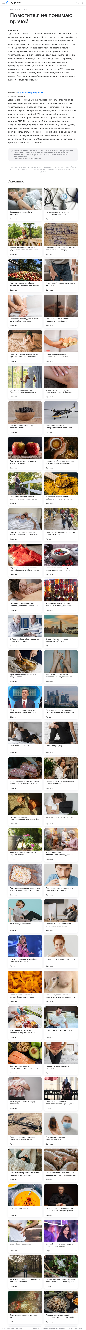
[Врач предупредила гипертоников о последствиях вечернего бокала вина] (61, 845)
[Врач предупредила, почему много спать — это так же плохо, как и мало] (25, 524)
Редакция (36, 1328)
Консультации (15, 9)
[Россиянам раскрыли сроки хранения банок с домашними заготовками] (61, 596)
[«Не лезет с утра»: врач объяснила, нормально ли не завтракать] (25, 1023)
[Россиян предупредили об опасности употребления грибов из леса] (61, 1307)
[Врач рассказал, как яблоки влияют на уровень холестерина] (25, 275)
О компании (10, 1328)
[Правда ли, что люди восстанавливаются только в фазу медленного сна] (25, 809)
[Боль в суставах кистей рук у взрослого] (25, 1094)
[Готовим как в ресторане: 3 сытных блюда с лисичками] (25, 987)
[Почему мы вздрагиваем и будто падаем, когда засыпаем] (25, 1165)
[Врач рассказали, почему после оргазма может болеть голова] (25, 346)
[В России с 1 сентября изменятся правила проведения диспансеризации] (25, 631)
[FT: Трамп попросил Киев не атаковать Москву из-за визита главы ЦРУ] (25, 702)
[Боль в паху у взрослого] (25, 916)
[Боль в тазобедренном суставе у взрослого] (61, 275)
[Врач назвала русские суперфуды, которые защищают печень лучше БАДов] (25, 880)
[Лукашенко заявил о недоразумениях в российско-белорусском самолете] (61, 418)
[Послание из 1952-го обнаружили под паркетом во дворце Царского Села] (61, 240)
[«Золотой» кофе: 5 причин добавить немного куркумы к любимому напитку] (61, 489)
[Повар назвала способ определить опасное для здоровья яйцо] (61, 346)
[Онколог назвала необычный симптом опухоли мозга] (61, 916)
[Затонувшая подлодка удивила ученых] (25, 1307)
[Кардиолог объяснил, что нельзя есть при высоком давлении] (61, 453)
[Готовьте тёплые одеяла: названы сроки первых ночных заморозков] (61, 1272)
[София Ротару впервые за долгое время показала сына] (61, 1236)
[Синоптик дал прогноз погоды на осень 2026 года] (61, 524)
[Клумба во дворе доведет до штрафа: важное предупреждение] (25, 845)
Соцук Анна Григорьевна (30, 93)
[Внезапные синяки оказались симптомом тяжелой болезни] (61, 382)
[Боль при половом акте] (25, 738)
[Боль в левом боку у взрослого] (61, 1023)
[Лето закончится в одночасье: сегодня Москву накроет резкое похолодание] (61, 702)
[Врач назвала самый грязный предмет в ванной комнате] (61, 311)
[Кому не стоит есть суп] (25, 1200)
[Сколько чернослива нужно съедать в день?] (25, 418)
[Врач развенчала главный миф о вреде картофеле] (25, 667)
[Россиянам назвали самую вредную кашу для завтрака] (61, 560)
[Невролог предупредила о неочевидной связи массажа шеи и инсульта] (25, 596)
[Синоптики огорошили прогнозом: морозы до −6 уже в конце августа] (61, 1094)
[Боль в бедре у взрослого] (61, 738)
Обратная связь (72, 1328)
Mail (3, 1328)
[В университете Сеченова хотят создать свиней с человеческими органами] (61, 1165)
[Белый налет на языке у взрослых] (61, 951)
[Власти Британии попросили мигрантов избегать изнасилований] (61, 631)
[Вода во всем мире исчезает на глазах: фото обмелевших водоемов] (25, 1129)
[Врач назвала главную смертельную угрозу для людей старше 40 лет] (25, 1058)
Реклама (19, 1328)
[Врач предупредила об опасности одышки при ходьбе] (25, 1272)
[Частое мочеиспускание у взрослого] (61, 1058)
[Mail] (7, 2)
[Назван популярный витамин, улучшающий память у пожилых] (25, 240)
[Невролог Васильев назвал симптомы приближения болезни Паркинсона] (25, 489)
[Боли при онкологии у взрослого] (61, 809)
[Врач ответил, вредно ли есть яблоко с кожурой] (25, 453)
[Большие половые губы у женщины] (25, 204)
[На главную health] (15, 2)
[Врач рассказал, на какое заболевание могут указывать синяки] (61, 667)
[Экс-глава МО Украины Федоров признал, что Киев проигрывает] (61, 1200)
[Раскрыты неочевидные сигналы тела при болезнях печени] (25, 311)
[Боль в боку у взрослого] (25, 1236)
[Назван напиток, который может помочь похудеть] (61, 773)
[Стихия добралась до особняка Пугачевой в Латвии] (25, 951)
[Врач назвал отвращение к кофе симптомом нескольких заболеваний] (61, 880)
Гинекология (27, 9)
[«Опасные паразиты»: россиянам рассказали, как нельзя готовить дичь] (25, 773)
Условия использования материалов (53, 1328)
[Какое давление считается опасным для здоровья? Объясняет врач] (61, 204)
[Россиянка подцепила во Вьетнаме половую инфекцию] (25, 382)
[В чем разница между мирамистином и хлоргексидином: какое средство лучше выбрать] (61, 1129)
